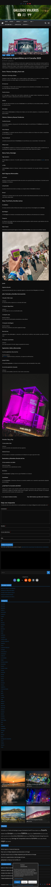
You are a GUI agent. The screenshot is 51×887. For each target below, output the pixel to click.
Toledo (2, 743)
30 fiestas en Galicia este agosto (7, 590)
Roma (2, 736)
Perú (2, 724)
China (2, 645)
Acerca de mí (18, 24)
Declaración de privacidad (28, 885)
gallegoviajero (11, 60)
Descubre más (8, 24)
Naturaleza (20, 836)
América (18, 21)
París (2, 722)
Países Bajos (3, 720)
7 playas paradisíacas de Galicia (7, 596)
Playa (33, 836)
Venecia (2, 745)
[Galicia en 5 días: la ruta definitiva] (13, 779)
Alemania (3, 606)
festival (5, 356)
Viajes (6, 841)
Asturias (2, 622)
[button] (13, 21)
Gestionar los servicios (19, 878)
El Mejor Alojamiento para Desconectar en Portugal (19, 851)
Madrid (2, 703)
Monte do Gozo (8, 836)
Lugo (2, 699)
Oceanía (2, 711)
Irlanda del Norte (4, 689)
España (11, 21)
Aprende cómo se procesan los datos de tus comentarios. (35, 547)
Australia (3, 624)
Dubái (2, 660)
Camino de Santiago (13, 830)
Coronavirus (3, 653)
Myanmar (3, 705)
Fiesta (14, 833)
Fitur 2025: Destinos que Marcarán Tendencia (38, 497)
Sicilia (2, 740)
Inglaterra (3, 687)
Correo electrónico (6, 532)
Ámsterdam (3, 612)
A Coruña (3, 604)
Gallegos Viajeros (30, 833)
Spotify (43, 159)
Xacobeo (9, 841)
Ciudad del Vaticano (5, 647)
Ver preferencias (32, 882)
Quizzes (2, 734)
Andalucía (3, 614)
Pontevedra (3, 728)
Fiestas (16, 833)
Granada (3, 682)
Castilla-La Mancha (5, 641)
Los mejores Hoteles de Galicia (9, 497)
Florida (2, 674)
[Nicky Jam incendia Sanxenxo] (38, 797)
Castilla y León (4, 639)
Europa (25, 21)
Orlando (2, 716)
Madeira (2, 701)
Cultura (33, 830)
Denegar (24, 882)
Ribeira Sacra (3, 838)
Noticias (2, 709)
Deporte (36, 830)
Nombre (3, 526)
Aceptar (17, 882)
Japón (2, 693)
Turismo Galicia (40, 838)
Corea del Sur (4, 651)
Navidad (24, 836)
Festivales (8, 55)
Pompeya (3, 726)
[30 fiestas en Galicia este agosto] (38, 779)
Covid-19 (30, 830)
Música (15, 836)
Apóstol (7, 830)
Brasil (2, 631)
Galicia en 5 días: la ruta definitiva (8, 588)
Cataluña (3, 643)
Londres (2, 697)
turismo (34, 838)
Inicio (6, 21)
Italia (2, 691)
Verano (44, 838)
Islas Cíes (44, 833)
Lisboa (2, 695)
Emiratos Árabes (4, 662)
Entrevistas (3, 664)
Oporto (2, 714)
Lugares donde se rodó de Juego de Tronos (16, 857)
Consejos (3, 649)
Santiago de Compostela (6, 738)
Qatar (2, 732)
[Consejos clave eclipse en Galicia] (13, 797)
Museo (12, 836)
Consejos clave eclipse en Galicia (8, 592)
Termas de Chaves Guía (14, 849)
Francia (2, 676)
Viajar (2, 747)
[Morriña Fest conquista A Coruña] (38, 814)
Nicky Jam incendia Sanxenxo (7, 594)
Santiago (9, 838)
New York (3, 707)
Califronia (3, 635)
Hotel (41, 833)
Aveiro (2, 626)
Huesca (2, 684)
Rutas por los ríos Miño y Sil (14, 859)
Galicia (13, 55)
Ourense (3, 718)
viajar (3, 841)
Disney (40, 830)
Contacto (25, 24)
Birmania (3, 628)
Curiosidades (3, 658)
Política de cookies (20, 885)
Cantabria (3, 637)
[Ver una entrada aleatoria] (48, 23)
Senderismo (28, 838)
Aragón (2, 616)
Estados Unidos (4, 668)
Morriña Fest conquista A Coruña (34, 819)
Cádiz (2, 633)
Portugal (2, 730)
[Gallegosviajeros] (2, 23)
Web (2, 538)
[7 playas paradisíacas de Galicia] (13, 814)
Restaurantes (46, 836)
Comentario (4, 509)
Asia (31, 21)
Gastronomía (36, 833)
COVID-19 (3, 655)
